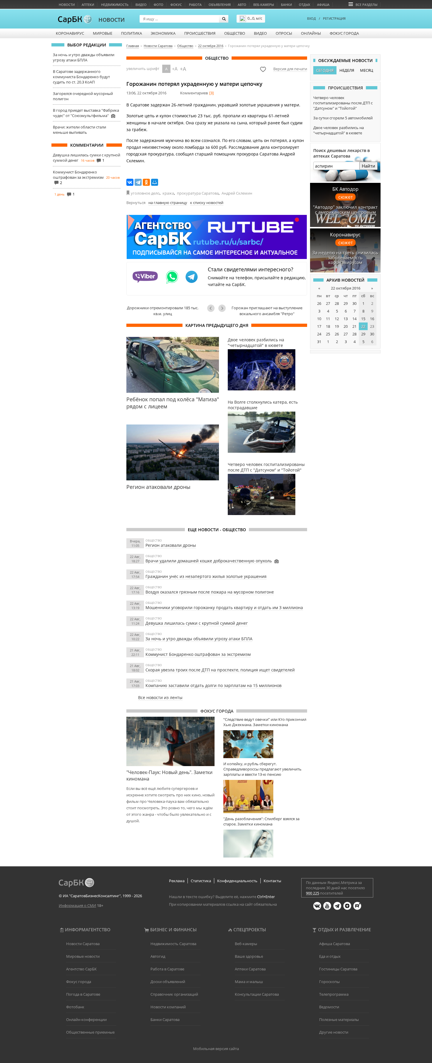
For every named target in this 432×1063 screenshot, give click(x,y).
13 (346, 318)
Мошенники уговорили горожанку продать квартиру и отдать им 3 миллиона (224, 607)
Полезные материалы (339, 1019)
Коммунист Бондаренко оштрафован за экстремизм (78, 174)
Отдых (304, 4)
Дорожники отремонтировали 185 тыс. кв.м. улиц (162, 310)
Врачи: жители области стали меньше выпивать (79, 129)
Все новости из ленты (160, 697)
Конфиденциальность (237, 880)
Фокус (176, 4)
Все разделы (366, 4)
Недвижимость (114, 4)
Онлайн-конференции (86, 1019)
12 (337, 318)
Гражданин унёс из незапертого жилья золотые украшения (206, 576)
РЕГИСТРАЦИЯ (334, 18)
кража (168, 193)
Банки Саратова (165, 1019)
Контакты (272, 880)
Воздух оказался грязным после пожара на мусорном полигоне (209, 592)
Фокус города (344, 33)
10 (319, 318)
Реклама (177, 880)
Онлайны (311, 33)
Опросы (284, 33)
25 (328, 334)
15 (363, 318)
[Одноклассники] (146, 182)
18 (328, 326)
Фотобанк (75, 1006)
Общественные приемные (90, 1032)
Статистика (201, 880)
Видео (141, 4)
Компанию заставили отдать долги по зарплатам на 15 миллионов (213, 685)
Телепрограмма (334, 994)
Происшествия (199, 33)
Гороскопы (329, 981)
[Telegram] (138, 182)
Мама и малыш (249, 981)
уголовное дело (145, 193)
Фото (158, 4)
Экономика (163, 33)
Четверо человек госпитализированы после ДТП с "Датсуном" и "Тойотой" (343, 103)
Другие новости (333, 1032)
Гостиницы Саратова (338, 969)
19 (337, 326)
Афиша (323, 4)
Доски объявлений (167, 981)
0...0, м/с (254, 18)
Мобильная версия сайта (216, 1048)
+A (175, 69)
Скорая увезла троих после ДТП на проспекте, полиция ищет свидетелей (220, 670)
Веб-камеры (263, 4)
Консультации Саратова (257, 994)
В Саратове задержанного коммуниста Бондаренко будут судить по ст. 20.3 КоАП (81, 77)
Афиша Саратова (334, 943)
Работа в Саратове (167, 969)
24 (319, 334)
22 (363, 326)
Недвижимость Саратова (173, 943)
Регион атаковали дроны (170, 545)
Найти (368, 166)
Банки (286, 4)
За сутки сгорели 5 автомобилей (343, 118)
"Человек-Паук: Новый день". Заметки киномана (169, 775)
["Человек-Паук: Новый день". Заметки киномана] (170, 741)
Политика (131, 33)
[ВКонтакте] (129, 182)
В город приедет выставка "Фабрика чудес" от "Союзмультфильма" (86, 113)
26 (319, 303)
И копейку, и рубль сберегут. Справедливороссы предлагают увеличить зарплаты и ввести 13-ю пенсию (262, 769)
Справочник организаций (174, 994)
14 (354, 318)
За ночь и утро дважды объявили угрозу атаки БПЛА (83, 57)
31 (319, 341)
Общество (234, 33)
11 (328, 318)
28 (337, 303)
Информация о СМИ (77, 905)
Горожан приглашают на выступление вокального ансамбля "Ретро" (267, 310)
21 (354, 326)
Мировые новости (83, 956)
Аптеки (88, 4)
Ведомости (329, 1006)
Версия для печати (290, 68)
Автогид (157, 956)
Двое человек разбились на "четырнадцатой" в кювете (338, 130)
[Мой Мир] (154, 182)
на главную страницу (167, 202)
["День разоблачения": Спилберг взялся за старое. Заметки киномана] (265, 843)
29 (346, 303)
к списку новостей (206, 202)
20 (346, 326)
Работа (195, 4)
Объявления (220, 4)
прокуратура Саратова (198, 193)
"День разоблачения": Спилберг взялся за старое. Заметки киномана (261, 821)
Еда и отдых (330, 956)
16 (372, 318)
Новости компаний (168, 1006)
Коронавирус (70, 33)
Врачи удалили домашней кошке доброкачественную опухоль (208, 561)
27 (328, 303)
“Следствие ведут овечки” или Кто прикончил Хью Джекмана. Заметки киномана (264, 722)
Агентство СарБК (81, 969)
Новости (67, 4)
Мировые (102, 33)
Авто (242, 4)
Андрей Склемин (237, 193)
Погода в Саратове (83, 994)
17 (319, 326)
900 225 (312, 893)
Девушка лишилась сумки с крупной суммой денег (196, 623)
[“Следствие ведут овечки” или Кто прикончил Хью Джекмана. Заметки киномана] (265, 744)
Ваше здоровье (249, 956)
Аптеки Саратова (250, 969)
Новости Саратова (83, 943)
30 (354, 303)
